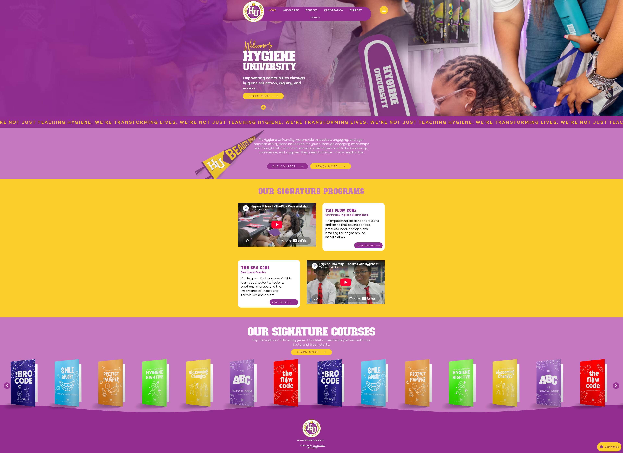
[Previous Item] (7, 385)
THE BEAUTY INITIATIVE (316, 447)
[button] (368, 245)
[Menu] (384, 10)
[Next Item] (616, 385)
